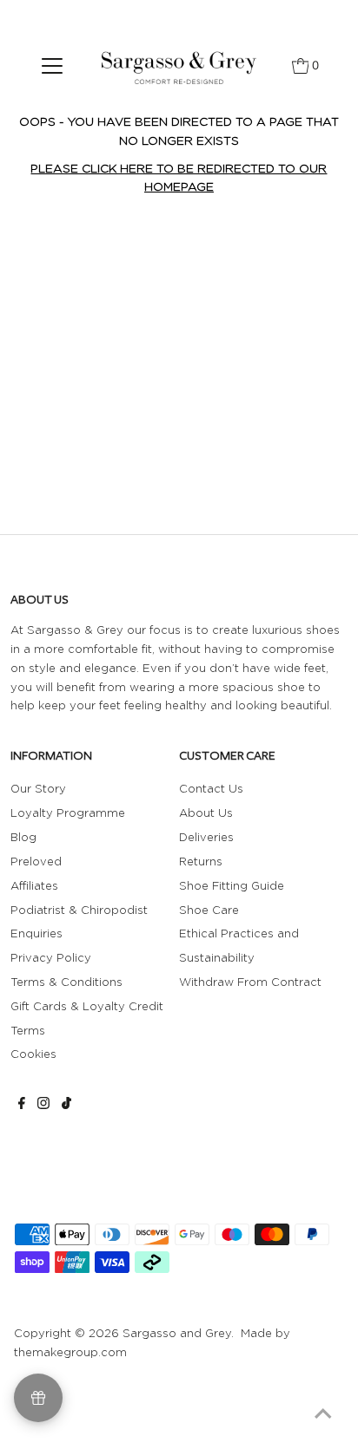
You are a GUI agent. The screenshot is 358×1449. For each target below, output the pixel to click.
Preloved (36, 861)
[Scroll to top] (323, 1414)
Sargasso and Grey (177, 1333)
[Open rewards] (38, 1398)
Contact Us (211, 788)
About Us (206, 812)
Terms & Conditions (66, 982)
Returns (200, 861)
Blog (23, 837)
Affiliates (34, 885)
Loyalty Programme (67, 812)
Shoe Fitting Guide (231, 885)
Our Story (38, 788)
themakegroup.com (70, 1352)
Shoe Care (209, 910)
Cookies (33, 1054)
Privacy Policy (50, 957)
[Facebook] (22, 1105)
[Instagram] (43, 1105)
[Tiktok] (66, 1105)
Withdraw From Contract (250, 982)
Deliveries (206, 837)
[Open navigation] (52, 65)
